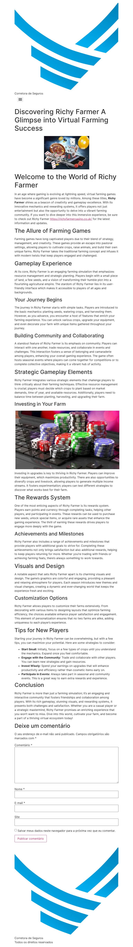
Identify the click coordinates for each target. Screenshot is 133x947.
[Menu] (20, 99)
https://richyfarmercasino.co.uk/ (71, 219)
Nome (20, 789)
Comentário (23, 745)
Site (17, 816)
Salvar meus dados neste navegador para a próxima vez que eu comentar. (66, 830)
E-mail (20, 802)
